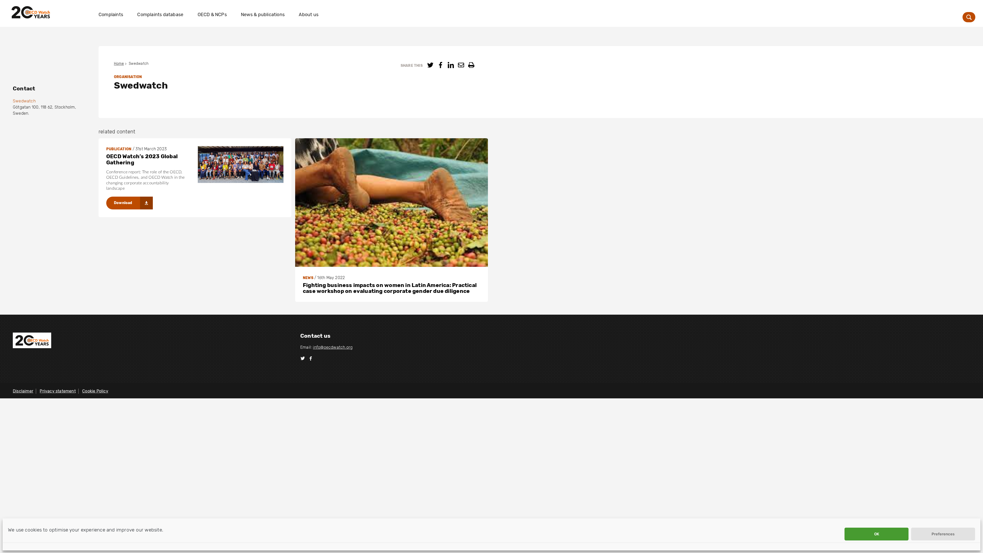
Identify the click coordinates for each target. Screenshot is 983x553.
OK (876, 534)
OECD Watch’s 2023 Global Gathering (142, 159)
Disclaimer (23, 391)
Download (123, 203)
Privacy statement (58, 391)
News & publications (263, 14)
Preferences (943, 534)
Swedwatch (24, 101)
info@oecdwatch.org (332, 347)
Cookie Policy (95, 391)
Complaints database (160, 14)
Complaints (111, 14)
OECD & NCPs (212, 14)
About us (308, 14)
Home (119, 63)
